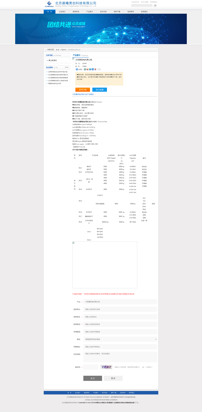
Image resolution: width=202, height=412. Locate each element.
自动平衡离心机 (106, 294)
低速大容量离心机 (124, 294)
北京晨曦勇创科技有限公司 (82, 4)
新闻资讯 (76, 12)
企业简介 (62, 12)
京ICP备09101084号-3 (118, 397)
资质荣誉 (130, 12)
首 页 (49, 12)
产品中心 (64, 50)
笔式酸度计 (110, 402)
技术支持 (103, 12)
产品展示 (89, 12)
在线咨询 (122, 393)
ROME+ (67, 67)
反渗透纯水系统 (119, 402)
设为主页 (136, 2)
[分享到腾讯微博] (90, 69)
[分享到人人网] (92, 69)
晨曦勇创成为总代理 (54, 83)
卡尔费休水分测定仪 (100, 402)
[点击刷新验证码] (106, 367)
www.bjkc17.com (84, 402)
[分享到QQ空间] (85, 69)
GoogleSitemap (130, 397)
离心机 (132, 294)
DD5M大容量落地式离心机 (92, 294)
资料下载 (117, 12)
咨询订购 (83, 90)
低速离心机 (114, 294)
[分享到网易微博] (95, 69)
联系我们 (154, 2)
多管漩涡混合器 (129, 402)
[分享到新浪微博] (87, 69)
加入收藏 (145, 2)
